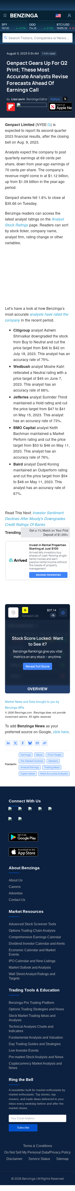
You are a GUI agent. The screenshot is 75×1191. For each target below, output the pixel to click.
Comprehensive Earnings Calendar (35, 937)
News (39, 754)
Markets (53, 761)
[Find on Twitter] (65, 99)
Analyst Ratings (30, 767)
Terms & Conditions (37, 1146)
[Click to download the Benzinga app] (23, 837)
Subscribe (23, 1127)
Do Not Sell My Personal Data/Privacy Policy (37, 1152)
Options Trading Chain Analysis (32, 930)
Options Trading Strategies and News (36, 1009)
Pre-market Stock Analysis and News (36, 1057)
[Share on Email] (37, 743)
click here (61, 731)
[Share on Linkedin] (8, 743)
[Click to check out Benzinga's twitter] (41, 813)
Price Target (54, 754)
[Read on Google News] (32, 107)
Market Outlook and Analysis (30, 967)
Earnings (26, 754)
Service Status (39, 1159)
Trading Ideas (51, 767)
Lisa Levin (18, 99)
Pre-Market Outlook (32, 761)
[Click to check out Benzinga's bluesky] (11, 823)
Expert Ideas (28, 773)
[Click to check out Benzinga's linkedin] (31, 813)
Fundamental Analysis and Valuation (36, 1037)
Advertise (16, 893)
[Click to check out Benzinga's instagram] (21, 813)
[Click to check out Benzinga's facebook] (11, 813)
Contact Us (17, 900)
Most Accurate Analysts (54, 773)
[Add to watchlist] (63, 612)
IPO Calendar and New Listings (32, 961)
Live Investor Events (24, 1050)
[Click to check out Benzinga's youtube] (51, 813)
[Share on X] (15, 743)
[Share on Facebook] (23, 743)
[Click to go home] (24, 15)
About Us (15, 880)
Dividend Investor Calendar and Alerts (37, 943)
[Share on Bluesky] (30, 743)
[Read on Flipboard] (11, 107)
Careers (15, 887)
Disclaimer (14, 1159)
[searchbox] (40, 38)
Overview (38, 688)
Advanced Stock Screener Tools (32, 924)
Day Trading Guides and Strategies (35, 1044)
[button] (58, 15)
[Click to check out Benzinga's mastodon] (21, 823)
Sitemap (62, 1159)
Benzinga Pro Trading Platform (31, 1002)
